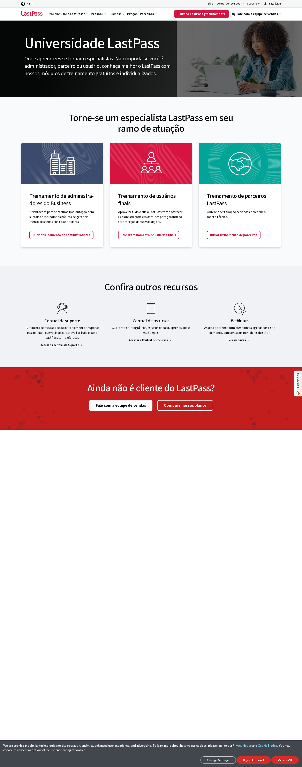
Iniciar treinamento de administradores (61, 235)
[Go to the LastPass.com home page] (32, 14)
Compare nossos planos (185, 405)
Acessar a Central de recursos (148, 340)
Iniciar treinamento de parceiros (233, 235)
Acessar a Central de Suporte (59, 345)
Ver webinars (237, 340)
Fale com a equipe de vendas (121, 405)
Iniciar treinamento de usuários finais (148, 235)
